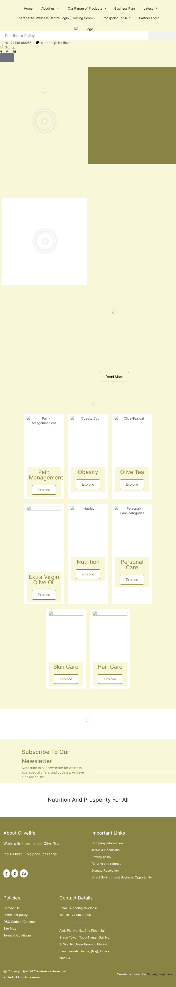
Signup (10, 47)
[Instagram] (7, 51)
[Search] (162, 35)
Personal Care (132, 565)
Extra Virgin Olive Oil (44, 580)
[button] (7, 57)
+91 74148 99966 (17, 43)
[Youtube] (14, 51)
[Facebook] (1, 51)
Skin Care (65, 666)
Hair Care (110, 666)
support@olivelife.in (55, 43)
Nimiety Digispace (160, 974)
